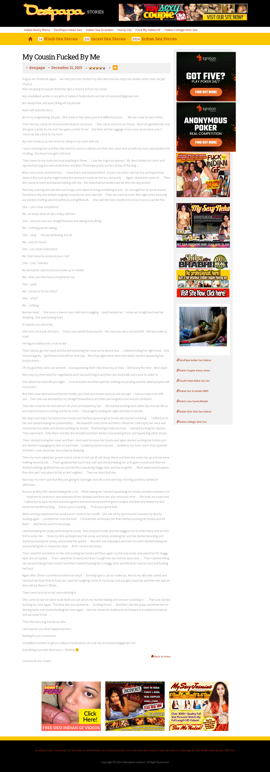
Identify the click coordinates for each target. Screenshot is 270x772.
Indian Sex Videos (129, 750)
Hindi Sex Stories (58, 38)
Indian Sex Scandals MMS (194, 391)
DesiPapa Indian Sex (68, 30)
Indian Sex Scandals (99, 30)
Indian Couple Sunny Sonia (194, 370)
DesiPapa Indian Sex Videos (195, 360)
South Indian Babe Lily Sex (194, 380)
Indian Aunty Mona (37, 30)
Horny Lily (124, 30)
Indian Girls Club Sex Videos (195, 411)
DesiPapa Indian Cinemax (49, 750)
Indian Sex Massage (180, 750)
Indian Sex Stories (154, 38)
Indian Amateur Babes (154, 750)
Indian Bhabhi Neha (204, 750)
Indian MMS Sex (226, 750)
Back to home (162, 656)
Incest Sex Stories (105, 38)
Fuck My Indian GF (148, 30)
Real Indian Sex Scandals (102, 750)
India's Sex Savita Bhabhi (193, 401)
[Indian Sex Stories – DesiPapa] (30, 39)
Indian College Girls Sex (181, 30)
